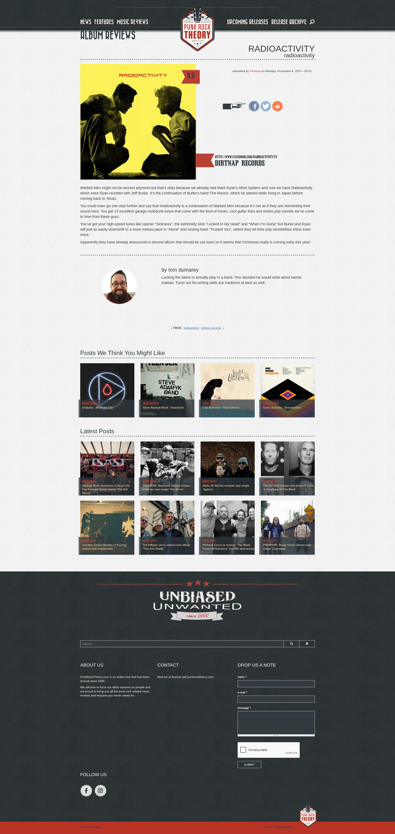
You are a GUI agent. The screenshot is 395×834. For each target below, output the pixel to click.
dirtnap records (211, 327)
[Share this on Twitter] (265, 105)
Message (244, 708)
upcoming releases (247, 22)
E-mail (242, 692)
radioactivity (191, 327)
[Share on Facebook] (254, 105)
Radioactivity (281, 49)
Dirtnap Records (240, 163)
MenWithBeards (285, 827)
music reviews (132, 22)
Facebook (86, 791)
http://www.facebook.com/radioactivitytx (246, 156)
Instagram (100, 791)
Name (242, 677)
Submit (249, 764)
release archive (289, 22)
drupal (97, 827)
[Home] (197, 28)
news (85, 22)
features (104, 22)
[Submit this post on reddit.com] (277, 105)
